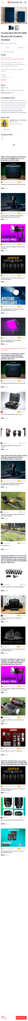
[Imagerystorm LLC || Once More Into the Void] (5, 123)
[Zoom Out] (2, 140)
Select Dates (22, 1017)
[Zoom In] (2, 138)
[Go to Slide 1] (11, 28)
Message (8, 129)
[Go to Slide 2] (17, 28)
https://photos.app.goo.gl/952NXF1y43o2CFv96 (12, 59)
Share (21, 47)
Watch (7, 47)
